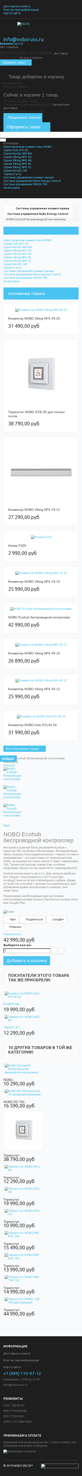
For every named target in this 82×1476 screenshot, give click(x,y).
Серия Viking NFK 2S (17, 167)
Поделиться (34, 919)
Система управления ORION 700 (25, 184)
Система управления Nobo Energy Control (32, 180)
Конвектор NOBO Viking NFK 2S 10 (34, 581)
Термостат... (12, 1027)
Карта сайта (12, 1367)
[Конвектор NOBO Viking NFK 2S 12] (41, 472)
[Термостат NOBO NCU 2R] (23, 1190)
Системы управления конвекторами (28, 177)
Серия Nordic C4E (15, 170)
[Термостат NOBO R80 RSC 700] (23, 1234)
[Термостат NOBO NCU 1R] (23, 1212)
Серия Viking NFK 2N (17, 156)
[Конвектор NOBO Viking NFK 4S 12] (41, 681)
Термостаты (12, 173)
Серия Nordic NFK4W (17, 153)
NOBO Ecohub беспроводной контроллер (39, 617)
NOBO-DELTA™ (23, 1465)
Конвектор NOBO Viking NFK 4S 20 (34, 318)
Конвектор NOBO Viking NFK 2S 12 (34, 509)
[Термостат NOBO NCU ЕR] (23, 1018)
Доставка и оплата (16, 6)
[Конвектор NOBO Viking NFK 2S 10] (41, 573)
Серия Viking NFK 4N (17, 160)
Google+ (58, 919)
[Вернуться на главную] (8, 208)
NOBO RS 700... (15, 1102)
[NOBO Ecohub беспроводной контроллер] (41, 609)
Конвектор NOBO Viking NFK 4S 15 (34, 653)
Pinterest (15, 926)
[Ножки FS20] (41, 537)
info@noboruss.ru (23, 39)
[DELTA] (41, 30)
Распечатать (12, 934)
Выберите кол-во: (17, 945)
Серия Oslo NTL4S (15, 150)
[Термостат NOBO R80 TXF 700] (23, 1278)
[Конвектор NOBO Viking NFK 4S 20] (41, 310)
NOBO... (9, 1080)
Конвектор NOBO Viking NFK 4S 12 (34, 689)
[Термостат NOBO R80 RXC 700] (23, 1256)
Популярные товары (26, 294)
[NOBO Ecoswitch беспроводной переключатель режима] (23, 1069)
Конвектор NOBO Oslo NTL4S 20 (32, 725)
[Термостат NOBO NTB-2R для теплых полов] (41, 374)
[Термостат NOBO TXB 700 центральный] (23, 1300)
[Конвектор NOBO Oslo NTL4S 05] (23, 995)
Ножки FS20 (17, 545)
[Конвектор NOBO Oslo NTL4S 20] (41, 716)
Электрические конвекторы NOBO (27, 146)
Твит (12, 919)
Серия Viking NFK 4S (17, 163)
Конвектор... (12, 1003)
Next (6, 825)
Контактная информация (21, 9)
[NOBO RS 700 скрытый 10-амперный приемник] (23, 1092)
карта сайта (11, 13)
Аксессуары (11, 187)
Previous (9, 765)
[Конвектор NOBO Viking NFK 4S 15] (41, 645)
